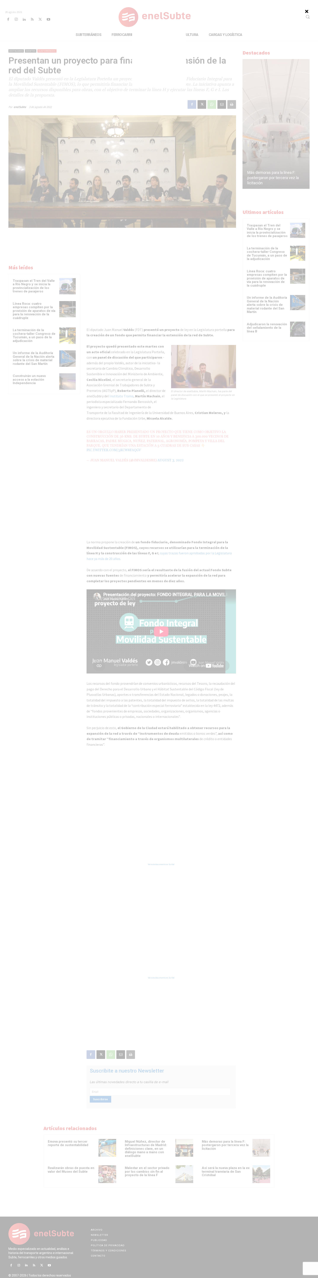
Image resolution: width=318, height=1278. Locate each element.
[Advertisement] (159, 60)
